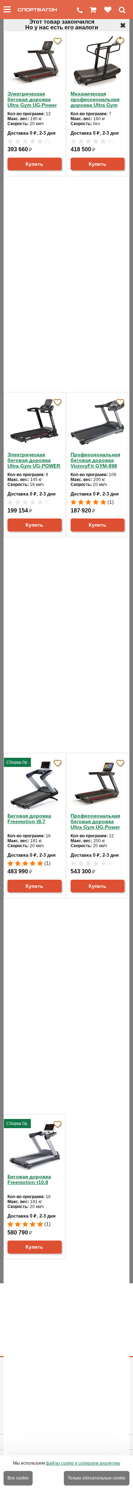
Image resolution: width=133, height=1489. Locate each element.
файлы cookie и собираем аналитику (83, 1463)
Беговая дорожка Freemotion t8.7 (29, 818)
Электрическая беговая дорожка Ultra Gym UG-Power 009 (32, 99)
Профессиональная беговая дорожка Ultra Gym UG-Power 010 (95, 821)
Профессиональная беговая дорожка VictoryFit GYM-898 (95, 460)
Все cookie (18, 1478)
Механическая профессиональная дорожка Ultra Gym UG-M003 (95, 99)
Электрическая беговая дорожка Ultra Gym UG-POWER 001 (33, 460)
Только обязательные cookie (97, 1478)
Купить (34, 164)
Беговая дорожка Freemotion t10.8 (29, 1179)
